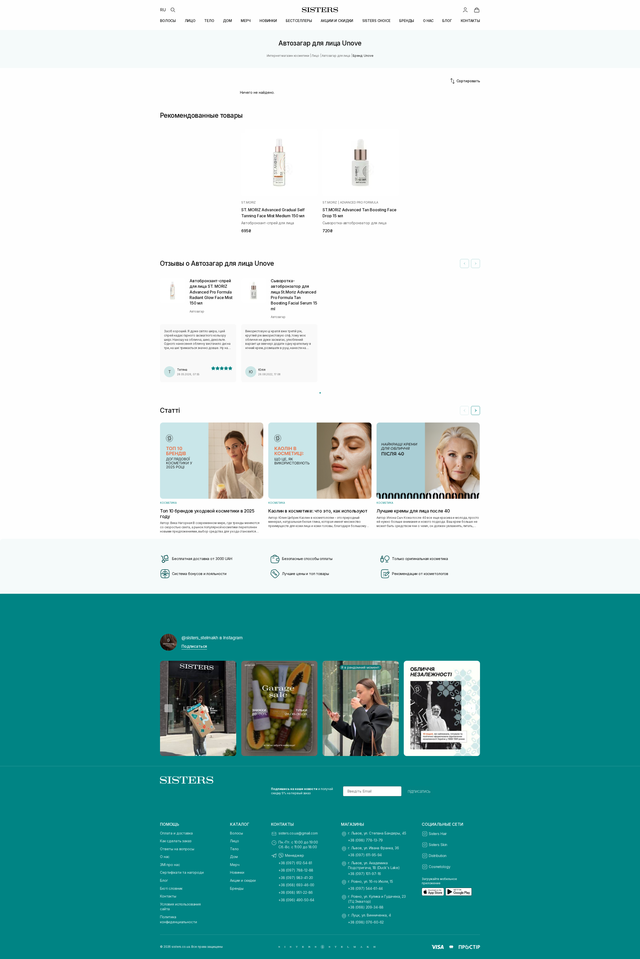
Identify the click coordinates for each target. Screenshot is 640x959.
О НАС (428, 20)
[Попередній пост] (168, 708)
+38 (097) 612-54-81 (295, 863)
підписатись (419, 791)
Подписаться (194, 646)
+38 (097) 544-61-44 (365, 888)
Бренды (237, 888)
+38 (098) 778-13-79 (365, 840)
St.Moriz (248, 202)
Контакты (168, 896)
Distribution (437, 856)
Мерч (234, 864)
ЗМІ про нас (170, 864)
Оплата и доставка (176, 833)
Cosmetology (439, 866)
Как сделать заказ (176, 841)
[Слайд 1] (320, 393)
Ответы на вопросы (177, 849)
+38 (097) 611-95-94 (365, 855)
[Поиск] (173, 9)
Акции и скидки (243, 880)
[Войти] (465, 9)
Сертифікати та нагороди (182, 872)
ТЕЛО (209, 20)
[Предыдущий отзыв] (464, 263)
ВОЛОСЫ (168, 20)
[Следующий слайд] (475, 410)
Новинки (237, 872)
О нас (165, 856)
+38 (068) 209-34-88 (366, 907)
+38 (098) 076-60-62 (366, 922)
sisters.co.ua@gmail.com (298, 833)
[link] (477, 9)
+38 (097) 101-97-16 (364, 874)
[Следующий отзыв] (475, 263)
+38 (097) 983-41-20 (295, 878)
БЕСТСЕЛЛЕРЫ (299, 20)
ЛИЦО (190, 20)
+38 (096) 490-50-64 (296, 900)
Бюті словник (171, 888)
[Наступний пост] (472, 708)
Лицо (234, 841)
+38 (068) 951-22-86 (295, 892)
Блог (164, 880)
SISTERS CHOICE (376, 20)
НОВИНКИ (268, 20)
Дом (234, 856)
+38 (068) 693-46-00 (296, 885)
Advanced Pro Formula (359, 202)
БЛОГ (447, 20)
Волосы (236, 833)
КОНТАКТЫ (470, 20)
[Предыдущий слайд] (464, 410)
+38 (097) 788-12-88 (295, 870)
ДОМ (227, 20)
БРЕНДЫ (406, 20)
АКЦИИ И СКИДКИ (337, 20)
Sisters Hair (438, 834)
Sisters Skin (438, 844)
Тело (234, 849)
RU (163, 9)
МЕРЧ (245, 20)
